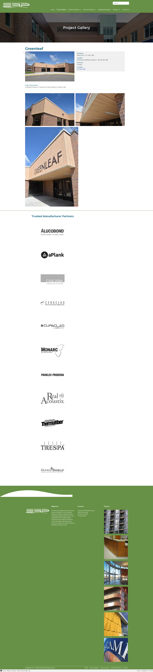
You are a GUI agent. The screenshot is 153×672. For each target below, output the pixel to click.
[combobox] (121, 3)
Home (52, 9)
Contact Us (126, 9)
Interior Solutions (88, 9)
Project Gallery (61, 9)
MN (84, 69)
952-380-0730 (82, 516)
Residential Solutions (104, 9)
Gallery (86, 667)
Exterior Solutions (74, 9)
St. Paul (79, 69)
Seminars (125, 667)
